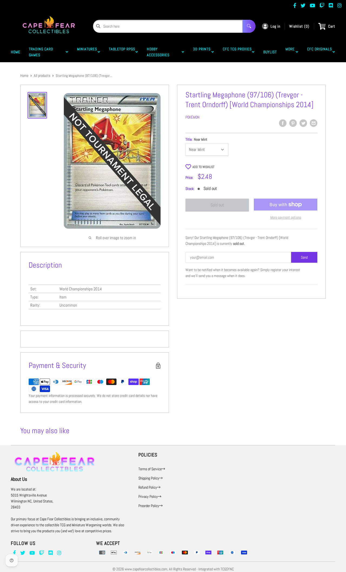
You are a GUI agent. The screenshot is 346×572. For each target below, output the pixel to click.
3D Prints (202, 52)
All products (42, 75)
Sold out (217, 205)
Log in (275, 26)
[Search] (248, 26)
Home (15, 52)
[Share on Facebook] (283, 123)
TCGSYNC (227, 569)
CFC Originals (319, 52)
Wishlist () (299, 26)
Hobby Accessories (159, 52)
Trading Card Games (41, 52)
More (290, 52)
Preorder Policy (148, 505)
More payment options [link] (285, 217)
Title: (196, 139)
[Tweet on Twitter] (303, 123)
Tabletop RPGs (122, 52)
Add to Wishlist (203, 167)
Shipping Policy (148, 478)
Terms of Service (150, 468)
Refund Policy (147, 487)
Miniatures (87, 52)
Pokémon (192, 117)
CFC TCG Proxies (237, 52)
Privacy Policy (148, 496)
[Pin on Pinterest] (293, 123)
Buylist (270, 52)
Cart (331, 26)
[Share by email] (313, 123)
